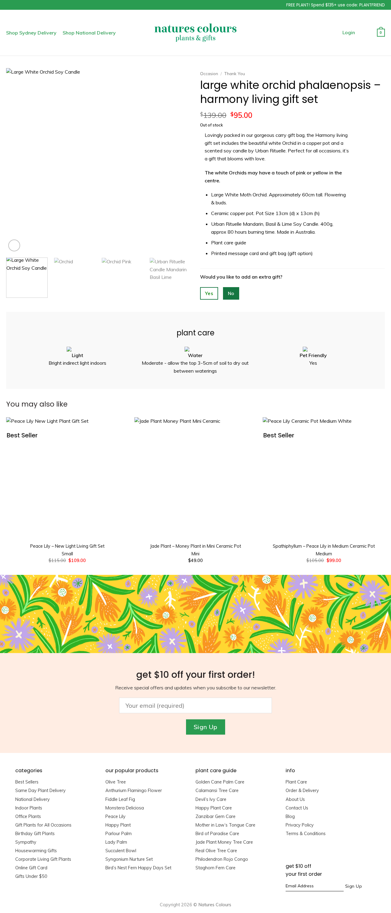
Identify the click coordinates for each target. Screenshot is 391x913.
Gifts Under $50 (31, 876)
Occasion (209, 73)
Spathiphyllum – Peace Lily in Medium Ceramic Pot (324, 546)
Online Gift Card (31, 868)
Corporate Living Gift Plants (43, 859)
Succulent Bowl (120, 850)
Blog (290, 816)
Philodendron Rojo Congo (222, 859)
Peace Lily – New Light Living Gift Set (67, 546)
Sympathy (25, 842)
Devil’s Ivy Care (211, 799)
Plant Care (296, 782)
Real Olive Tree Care (216, 850)
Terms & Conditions (306, 833)
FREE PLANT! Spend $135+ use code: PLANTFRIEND (335, 5)
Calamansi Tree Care (217, 790)
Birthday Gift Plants (35, 833)
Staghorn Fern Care (216, 868)
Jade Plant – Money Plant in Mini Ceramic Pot (195, 546)
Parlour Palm (118, 833)
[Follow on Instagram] (298, 851)
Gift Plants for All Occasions (43, 825)
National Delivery (32, 799)
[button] (263, 4)
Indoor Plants (28, 808)
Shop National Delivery (89, 33)
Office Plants (28, 816)
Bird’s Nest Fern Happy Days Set (138, 868)
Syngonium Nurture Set (129, 859)
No (231, 293)
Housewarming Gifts (36, 850)
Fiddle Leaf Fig (120, 799)
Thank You (234, 73)
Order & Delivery (302, 790)
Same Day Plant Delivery (40, 790)
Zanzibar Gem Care (216, 816)
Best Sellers (26, 782)
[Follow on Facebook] (289, 851)
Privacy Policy (300, 825)
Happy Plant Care (214, 808)
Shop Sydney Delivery (31, 33)
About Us (295, 799)
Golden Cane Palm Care (220, 782)
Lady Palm (116, 842)
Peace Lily (115, 816)
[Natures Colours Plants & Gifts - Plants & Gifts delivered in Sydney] (195, 32)
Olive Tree (115, 782)
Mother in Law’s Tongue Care (225, 825)
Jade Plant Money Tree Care (224, 842)
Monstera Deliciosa (124, 808)
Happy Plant (118, 825)
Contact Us (297, 808)
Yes (209, 293)
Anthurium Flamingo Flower (133, 790)
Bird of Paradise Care (217, 833)
